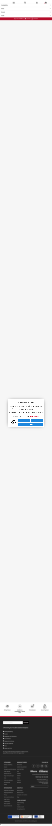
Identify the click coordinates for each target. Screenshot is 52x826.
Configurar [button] (30, 424)
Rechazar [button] (24, 420)
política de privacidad (34, 416)
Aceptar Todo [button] (37, 420)
